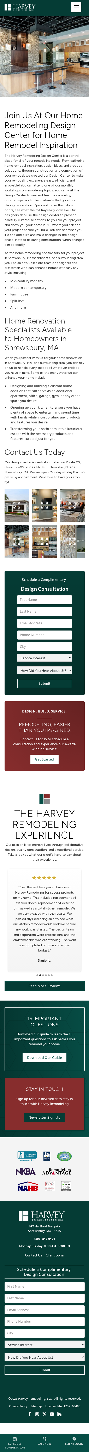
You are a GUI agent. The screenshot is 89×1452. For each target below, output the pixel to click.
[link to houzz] (59, 1414)
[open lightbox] (17, 505)
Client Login (55, 1255)
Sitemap (36, 1406)
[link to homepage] (25, 7)
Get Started (44, 759)
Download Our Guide (44, 1057)
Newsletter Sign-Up (44, 1117)
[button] (76, 7)
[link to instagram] (37, 1414)
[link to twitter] (44, 1414)
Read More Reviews (45, 986)
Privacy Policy (18, 1406)
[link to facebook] (29, 1414)
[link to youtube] (51, 1414)
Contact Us (33, 1255)
